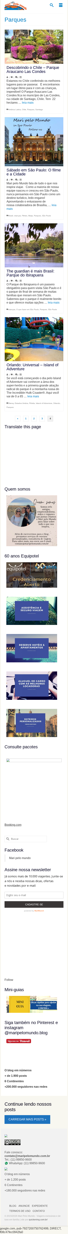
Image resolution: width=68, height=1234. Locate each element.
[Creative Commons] (12, 1141)
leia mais (28, 102)
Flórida (32, 403)
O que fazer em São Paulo (27, 309)
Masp (30, 216)
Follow (9, 979)
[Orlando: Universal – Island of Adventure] (34, 339)
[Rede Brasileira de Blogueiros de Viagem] (6, 1168)
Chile (24, 110)
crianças (17, 216)
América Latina (14, 110)
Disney (11, 403)
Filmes (24, 216)
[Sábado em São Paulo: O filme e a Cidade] (34, 141)
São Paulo (46, 216)
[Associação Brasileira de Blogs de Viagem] (6, 1135)
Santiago (39, 110)
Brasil (10, 216)
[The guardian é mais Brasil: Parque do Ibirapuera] (34, 245)
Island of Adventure (44, 403)
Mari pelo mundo (20, 858)
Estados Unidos (21, 403)
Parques (30, 110)
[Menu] (60, 5)
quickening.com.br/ (38, 1219)
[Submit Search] (7, 839)
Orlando (56, 403)
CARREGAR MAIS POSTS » (27, 1119)
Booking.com (13, 824)
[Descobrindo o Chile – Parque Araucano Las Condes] (34, 47)
